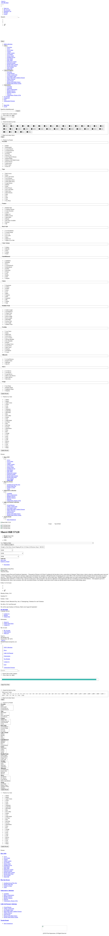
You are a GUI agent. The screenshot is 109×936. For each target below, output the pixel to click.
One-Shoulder (9, 341)
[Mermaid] (4, 772)
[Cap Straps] (5, 784)
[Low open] (5, 731)
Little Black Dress (10, 180)
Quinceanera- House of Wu (14, 500)
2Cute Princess (11, 505)
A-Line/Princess (9, 359)
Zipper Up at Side (9, 240)
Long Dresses (8, 183)
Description (7, 564)
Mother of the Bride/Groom (12, 160)
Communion (8, 152)
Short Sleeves (8, 377)
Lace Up (7, 234)
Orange (7, 433)
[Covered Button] (5, 727)
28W (72, 129)
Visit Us (3, 1)
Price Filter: (6, 115)
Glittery (7, 247)
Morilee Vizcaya (11, 496)
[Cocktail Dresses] (7, 709)
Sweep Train (8, 321)
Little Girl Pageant (8, 653)
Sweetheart (8, 350)
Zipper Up (8, 238)
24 (90, 126)
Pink (7, 423)
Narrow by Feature (8, 140)
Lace (6, 273)
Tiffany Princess (11, 511)
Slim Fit (7, 364)
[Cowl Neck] (5, 762)
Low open (8, 235)
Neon (6, 250)
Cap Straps (8, 386)
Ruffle (7, 275)
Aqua (7, 407)
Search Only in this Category (10, 113)
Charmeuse (8, 285)
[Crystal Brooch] (4, 745)
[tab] (56, 468)
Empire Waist (8, 360)
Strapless (7, 349)
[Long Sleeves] (5, 779)
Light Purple (9, 420)
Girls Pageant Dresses (10, 157)
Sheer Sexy (8, 191)
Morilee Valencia (11, 497)
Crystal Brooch (9, 265)
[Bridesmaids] (7, 707)
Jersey (7, 290)
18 (71, 126)
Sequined (7, 298)
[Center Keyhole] (6, 722)
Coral (7, 434)
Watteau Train (8, 324)
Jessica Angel (10, 467)
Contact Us (6, 613)
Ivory (7, 436)
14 (59, 126)
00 (13, 126)
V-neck (7, 352)
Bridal (7, 145)
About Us (6, 622)
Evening (7, 153)
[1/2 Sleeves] (5, 776)
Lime (7, 406)
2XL (29, 132)
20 (77, 126)
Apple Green (9, 402)
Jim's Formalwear (11, 519)
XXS (95, 129)
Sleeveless (8, 379)
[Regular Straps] (5, 785)
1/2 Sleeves (8, 371)
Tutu (6, 199)
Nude (7, 438)
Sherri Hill (10, 480)
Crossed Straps (9, 232)
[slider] (97, 679)
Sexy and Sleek (9, 189)
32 (12, 129)
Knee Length (8, 318)
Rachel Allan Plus (11, 486)
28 (102, 126)
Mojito (7, 401)
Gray (7, 444)
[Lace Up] (5, 729)
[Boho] (5, 714)
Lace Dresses (8, 178)
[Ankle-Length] (4, 755)
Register (6, 12)
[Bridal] (7, 705)
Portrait (7, 342)
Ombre (7, 252)
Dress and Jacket (9, 176)
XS (102, 129)
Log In (5, 14)
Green (7, 404)
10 (46, 126)
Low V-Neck (8, 337)
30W (79, 129)
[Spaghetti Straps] (5, 786)
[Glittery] (3, 734)
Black (7, 442)
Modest (7, 184)
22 (84, 126)
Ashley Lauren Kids (12, 506)
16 (65, 126)
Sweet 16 (7, 166)
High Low (8, 214)
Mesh (6, 293)
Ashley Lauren (11, 464)
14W (19, 129)
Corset (7, 212)
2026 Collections (8, 647)
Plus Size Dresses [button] (5, 880)
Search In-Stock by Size (9, 121)
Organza (7, 295)
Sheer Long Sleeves (10, 375)
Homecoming (8, 158)
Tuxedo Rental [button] (5, 920)
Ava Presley (10, 465)
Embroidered (8, 267)
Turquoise (8, 409)
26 (96, 126)
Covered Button (9, 230)
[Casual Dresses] (7, 708)
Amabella (9, 493)
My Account (7, 9)
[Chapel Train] (4, 758)
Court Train (8, 314)
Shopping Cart (7, 11)
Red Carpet (8, 165)
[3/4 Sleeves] (5, 778)
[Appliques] (4, 741)
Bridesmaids (8, 147)
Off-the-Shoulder (9, 339)
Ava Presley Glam (11, 508)
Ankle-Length (9, 310)
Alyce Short (10, 461)
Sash (6, 276)
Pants (6, 186)
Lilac (7, 418)
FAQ (5, 664)
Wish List (6, 8)
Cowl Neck (8, 331)
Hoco (5, 650)
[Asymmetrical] (4, 756)
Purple (7, 417)
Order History (7, 632)
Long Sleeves (8, 374)
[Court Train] (4, 759)
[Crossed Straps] (5, 728)
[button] (8, 44)
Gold (7, 439)
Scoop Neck (8, 345)
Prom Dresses (8, 161)
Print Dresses (8, 188)
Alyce (8, 460)
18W (34, 129)
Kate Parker (10, 470)
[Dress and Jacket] (5, 715)
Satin (6, 296)
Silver (7, 446)
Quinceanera (8, 163)
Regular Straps (9, 387)
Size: (2, 543)
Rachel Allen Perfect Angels (14, 515)
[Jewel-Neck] (5, 766)
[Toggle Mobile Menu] (1, 643)
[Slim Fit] (4, 773)
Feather (7, 268)
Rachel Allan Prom (12, 477)
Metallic (7, 249)
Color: (2, 544)
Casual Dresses (9, 149)
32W (87, 129)
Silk (6, 299)
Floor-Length (8, 316)
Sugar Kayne (10, 512)
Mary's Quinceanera (12, 495)
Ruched (7, 222)
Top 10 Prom (10, 478)
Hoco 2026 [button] (3, 853)
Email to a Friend (5, 561)
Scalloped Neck (9, 344)
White (7, 447)
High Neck (8, 334)
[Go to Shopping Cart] (1, 4)
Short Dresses (8, 192)
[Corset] (6, 724)
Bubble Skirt (8, 207)
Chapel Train (8, 313)
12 (52, 126)
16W (26, 129)
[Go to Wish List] (3, 4)
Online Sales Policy (9, 623)
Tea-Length (8, 322)
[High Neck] (5, 765)
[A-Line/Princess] (4, 769)
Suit (6, 196)
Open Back (8, 217)
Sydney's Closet (11, 487)
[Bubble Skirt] (6, 720)
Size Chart (3, 560)
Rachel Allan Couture (12, 476)
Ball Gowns (8, 173)
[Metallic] (3, 735)
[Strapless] (5, 788)
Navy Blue (8, 415)
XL (23, 132)
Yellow (7, 399)
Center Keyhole (9, 211)
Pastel (6, 253)
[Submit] (18, 17)
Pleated (7, 219)
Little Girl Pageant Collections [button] (9, 904)
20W (41, 129)
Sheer (6, 237)
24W (57, 129)
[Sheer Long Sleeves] (5, 781)
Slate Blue (8, 412)
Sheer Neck (8, 347)
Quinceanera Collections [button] (7, 890)
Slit (6, 223)
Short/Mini (8, 319)
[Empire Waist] (4, 771)
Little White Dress (10, 181)
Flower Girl (8, 155)
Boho (6, 175)
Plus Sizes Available (10, 220)
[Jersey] (3, 752)
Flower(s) (7, 270)
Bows (6, 264)
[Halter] (5, 764)
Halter (7, 333)
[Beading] (4, 742)
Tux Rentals (7, 659)
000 (6, 126)
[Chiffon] (3, 749)
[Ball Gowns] (5, 712)
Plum (7, 430)
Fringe (7, 272)
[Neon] (3, 736)
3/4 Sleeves (8, 372)
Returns (6, 615)
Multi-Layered (9, 215)
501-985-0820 (4, 2)
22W (49, 129)
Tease (8, 489)
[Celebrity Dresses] (6, 721)
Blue (7, 414)
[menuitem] (56, 8)
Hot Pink (8, 425)
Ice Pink (8, 422)
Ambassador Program (9, 667)
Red (7, 431)
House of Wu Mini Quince (13, 513)
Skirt (6, 194)
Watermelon (9, 428)
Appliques (8, 260)
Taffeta (7, 301)
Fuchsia (7, 426)
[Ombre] (3, 738)
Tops (6, 197)
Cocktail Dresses (9, 150)
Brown (7, 441)
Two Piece (8, 200)
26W (64, 129)
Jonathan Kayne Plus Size (13, 484)
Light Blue (8, 410)
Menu (2, 41)
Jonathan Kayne (11, 468)
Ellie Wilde (10, 471)
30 (6, 129)
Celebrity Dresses (9, 209)
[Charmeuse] (3, 748)
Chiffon (7, 287)
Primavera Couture (12, 473)
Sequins (7, 278)
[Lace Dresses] (5, 716)
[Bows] (4, 744)
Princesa (9, 499)
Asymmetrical (8, 311)
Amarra (9, 463)
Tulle (6, 303)
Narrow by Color (7, 396)
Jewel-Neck (8, 336)
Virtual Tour (7, 616)
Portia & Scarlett (11, 474)
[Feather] (3, 751)
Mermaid (7, 362)
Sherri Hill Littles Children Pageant (16, 509)
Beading (7, 262)
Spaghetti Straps (9, 389)
